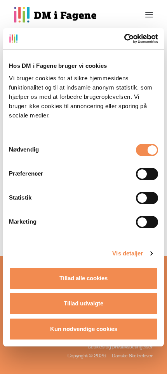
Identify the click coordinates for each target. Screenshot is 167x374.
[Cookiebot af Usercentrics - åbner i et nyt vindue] (124, 39)
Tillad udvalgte (83, 303)
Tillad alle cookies (83, 278)
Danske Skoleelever (132, 355)
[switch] (147, 174)
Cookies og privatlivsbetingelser (120, 346)
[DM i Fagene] (55, 14)
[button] (149, 14)
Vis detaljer (127, 253)
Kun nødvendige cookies (83, 329)
